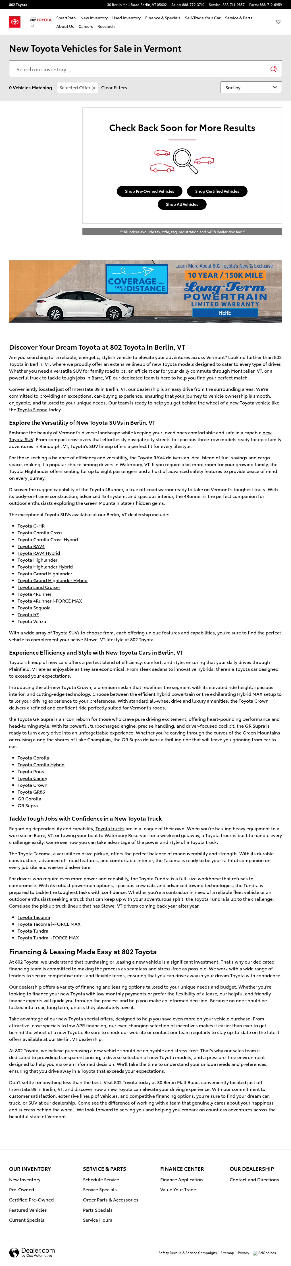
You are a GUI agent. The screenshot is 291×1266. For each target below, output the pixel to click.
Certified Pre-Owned (31, 1199)
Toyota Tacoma (34, 917)
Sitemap (227, 1252)
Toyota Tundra (33, 930)
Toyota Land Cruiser (39, 587)
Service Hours (97, 1219)
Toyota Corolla (33, 757)
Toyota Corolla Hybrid (41, 764)
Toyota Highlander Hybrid (45, 566)
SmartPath (66, 17)
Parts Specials (98, 1209)
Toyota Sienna (32, 409)
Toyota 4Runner (34, 593)
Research (106, 26)
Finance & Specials (162, 17)
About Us (65, 26)
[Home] (17, 22)
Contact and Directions (254, 1179)
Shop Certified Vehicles (217, 191)
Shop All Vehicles (182, 204)
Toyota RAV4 (31, 546)
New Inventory (94, 17)
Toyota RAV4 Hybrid (39, 552)
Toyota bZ (28, 614)
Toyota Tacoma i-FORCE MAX (49, 923)
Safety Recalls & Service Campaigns (188, 1252)
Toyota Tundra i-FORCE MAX (48, 937)
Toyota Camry (32, 778)
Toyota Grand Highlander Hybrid (53, 580)
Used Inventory (126, 17)
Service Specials (100, 1189)
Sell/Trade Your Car (203, 17)
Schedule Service (101, 1179)
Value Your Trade (178, 1189)
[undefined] (145, 291)
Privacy (243, 1252)
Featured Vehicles (28, 1209)
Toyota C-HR (31, 525)
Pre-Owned (21, 1189)
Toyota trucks (109, 828)
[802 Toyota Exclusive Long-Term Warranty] (145, 291)
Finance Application (181, 1179)
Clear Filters (114, 87)
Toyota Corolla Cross (40, 532)
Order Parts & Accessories (110, 1199)
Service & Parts (238, 17)
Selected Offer (74, 87)
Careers (85, 26)
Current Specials (26, 1219)
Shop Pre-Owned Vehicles (149, 191)
